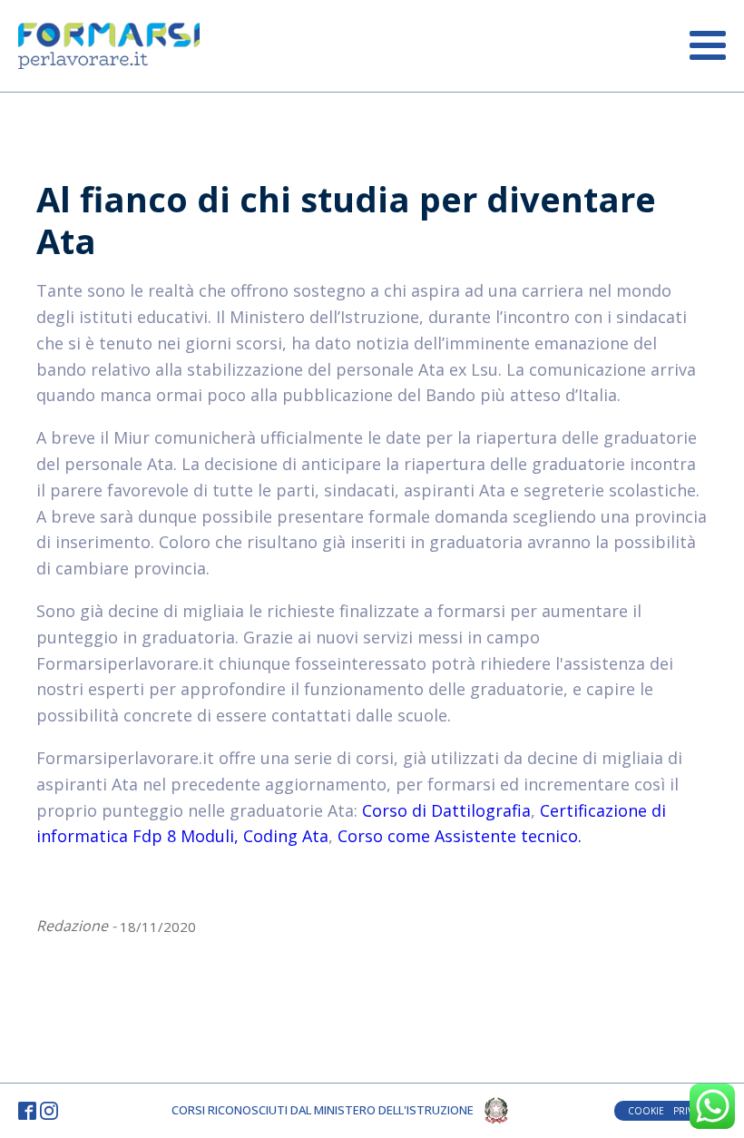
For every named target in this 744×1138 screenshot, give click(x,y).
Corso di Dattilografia (446, 810)
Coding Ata (285, 836)
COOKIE (646, 1110)
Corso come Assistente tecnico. (460, 836)
